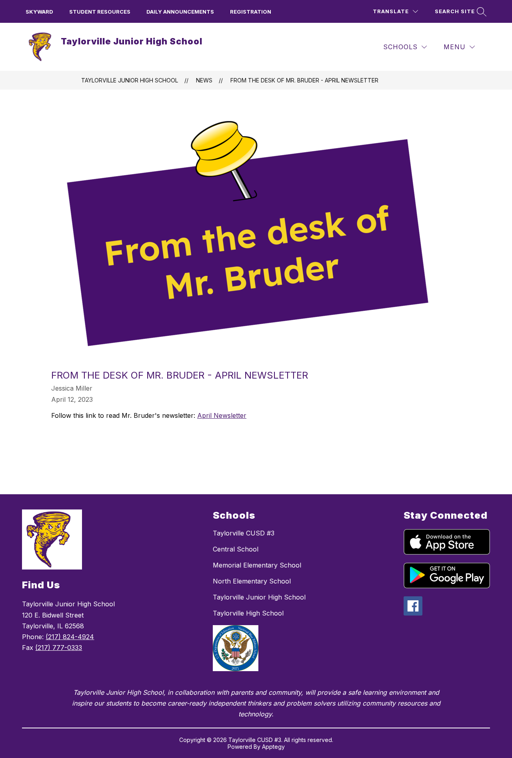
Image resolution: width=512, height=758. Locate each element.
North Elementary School (252, 581)
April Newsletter (221, 415)
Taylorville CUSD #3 (243, 533)
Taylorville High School (248, 613)
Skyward (39, 11)
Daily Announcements (180, 11)
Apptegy (273, 746)
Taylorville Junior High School (129, 80)
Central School (235, 549)
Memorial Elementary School (257, 565)
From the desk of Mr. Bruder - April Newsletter (304, 80)
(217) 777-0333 (58, 648)
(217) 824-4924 (70, 637)
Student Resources (99, 11)
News (204, 80)
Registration (250, 11)
